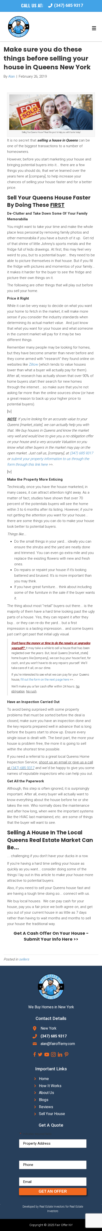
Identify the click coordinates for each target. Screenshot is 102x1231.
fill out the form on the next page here (44, 679)
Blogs (43, 1100)
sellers (24, 959)
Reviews (46, 1107)
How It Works (50, 1086)
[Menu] (93, 28)
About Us (46, 1092)
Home (44, 1078)
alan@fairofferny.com (58, 1043)
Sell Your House (52, 1113)
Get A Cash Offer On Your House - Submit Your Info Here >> (51, 936)
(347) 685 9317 (81, 453)
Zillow (33, 364)
